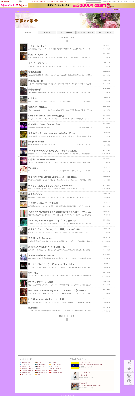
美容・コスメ (26, 366)
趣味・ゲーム (41, 364)
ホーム (129, 365)
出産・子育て (26, 362)
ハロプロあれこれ (84, 372)
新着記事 (129, 378)
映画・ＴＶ (40, 366)
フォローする (129, 371)
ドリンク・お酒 (27, 374)
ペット (39, 362)
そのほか (54, 370)
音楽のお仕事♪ (83, 383)
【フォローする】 (106, 12)
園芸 (38, 374)
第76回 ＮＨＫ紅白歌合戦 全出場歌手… (91, 364)
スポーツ (54, 362)
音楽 (22, 1)
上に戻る (129, 384)
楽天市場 (131, 1)
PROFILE (29, 12)
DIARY (22, 12)
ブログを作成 (124, 1)
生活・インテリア (27, 370)
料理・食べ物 (26, 372)
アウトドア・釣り (56, 364)
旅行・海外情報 (42, 372)
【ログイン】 (116, 12)
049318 (115, 9)
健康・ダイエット (27, 368)
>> (109, 1)
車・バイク (54, 366)
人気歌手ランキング (85, 362)
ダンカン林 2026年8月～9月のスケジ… (91, 385)
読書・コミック (42, 370)
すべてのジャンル (56, 372)
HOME (17, 12)
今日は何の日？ (84, 375)
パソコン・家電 (56, 368)
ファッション (26, 364)
